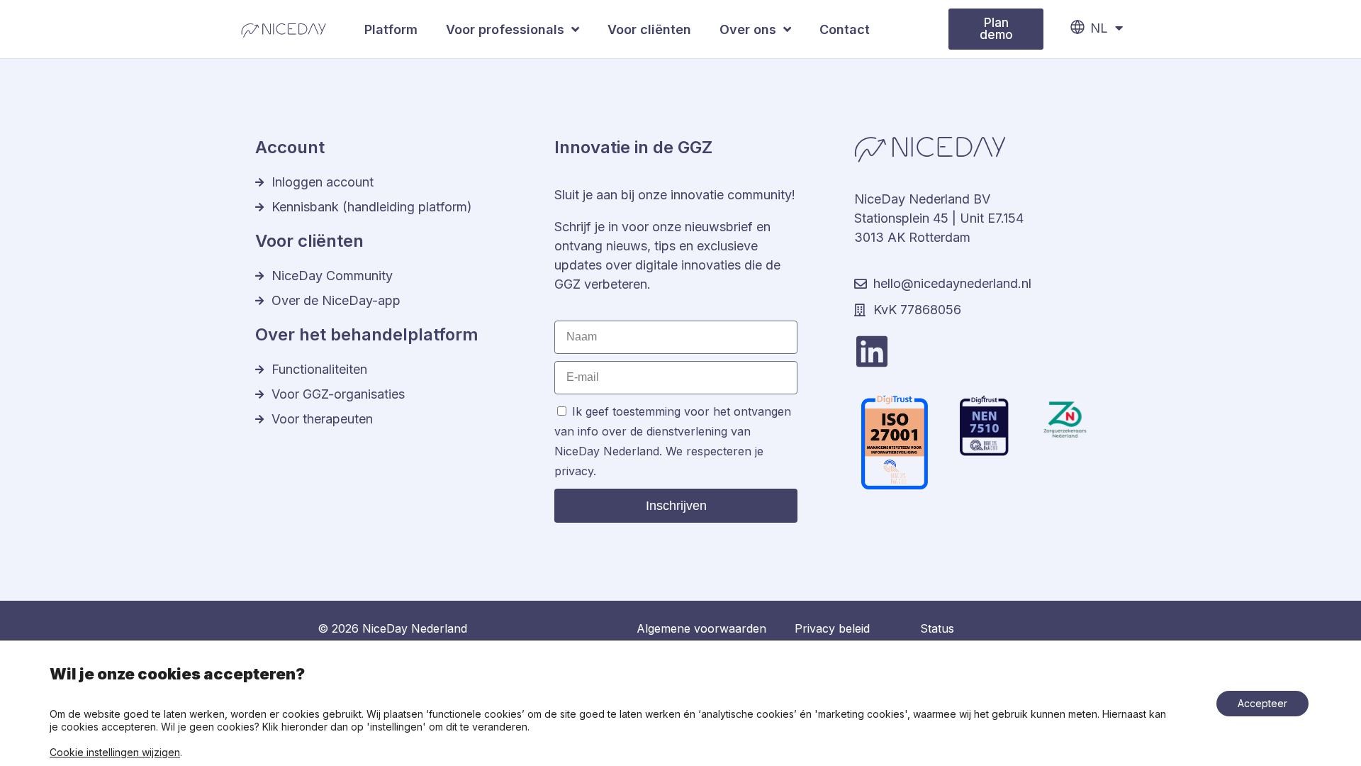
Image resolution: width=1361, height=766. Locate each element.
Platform (391, 29)
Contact (844, 29)
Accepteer (1262, 703)
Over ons (747, 29)
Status (937, 628)
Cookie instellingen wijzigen (115, 752)
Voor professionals (505, 29)
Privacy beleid (832, 628)
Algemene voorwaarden (701, 628)
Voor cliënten (649, 29)
